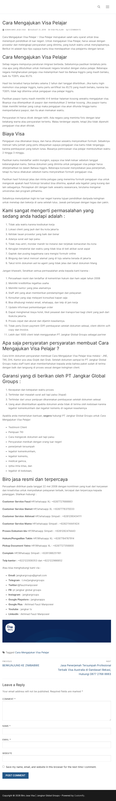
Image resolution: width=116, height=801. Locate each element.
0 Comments (74, 30)
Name (6, 726)
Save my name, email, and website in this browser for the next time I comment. (51, 766)
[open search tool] (99, 6)
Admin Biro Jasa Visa (15, 30)
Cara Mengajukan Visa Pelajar (32, 652)
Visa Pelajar (57, 30)
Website (7, 753)
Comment (9, 699)
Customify (79, 795)
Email (6, 739)
